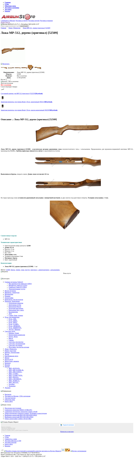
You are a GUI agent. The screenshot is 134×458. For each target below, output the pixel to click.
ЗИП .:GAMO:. (14, 373)
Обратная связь (10, 6)
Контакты (8, 394)
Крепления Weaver (15, 306)
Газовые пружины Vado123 (14, 282)
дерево (18, 270)
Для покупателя (10, 398)
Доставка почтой (33, 20)
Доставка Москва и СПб (13, 441)
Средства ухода (10, 331)
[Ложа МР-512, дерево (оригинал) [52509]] (13, 62)
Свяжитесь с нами (11, 439)
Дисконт (7, 388)
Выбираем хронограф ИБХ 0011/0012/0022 (19, 417)
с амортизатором (43, 270)
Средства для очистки (16, 342)
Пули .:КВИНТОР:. (15, 328)
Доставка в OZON (21, 20)
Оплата (7, 11)
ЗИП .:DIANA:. (14, 377)
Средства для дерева (15, 345)
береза (13, 270)
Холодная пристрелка (16, 308)
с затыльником (54, 270)
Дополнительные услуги (17, 289)
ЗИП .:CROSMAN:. (15, 379)
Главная (8, 2)
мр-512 (27, 270)
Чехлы (7, 354)
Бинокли (8, 363)
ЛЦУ (10, 314)
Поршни (7, 296)
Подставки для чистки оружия (19, 347)
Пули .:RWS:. (13, 322)
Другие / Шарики (14, 329)
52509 (8, 270)
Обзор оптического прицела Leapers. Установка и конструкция (26, 413)
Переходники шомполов (17, 335)
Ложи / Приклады (14, 28)
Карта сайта (9, 401)
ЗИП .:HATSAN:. (14, 368)
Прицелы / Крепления (12, 301)
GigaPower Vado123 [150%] (18, 287)
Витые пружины (10, 291)
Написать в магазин (67, 431)
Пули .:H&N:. (13, 321)
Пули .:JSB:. (13, 319)
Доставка (8, 9)
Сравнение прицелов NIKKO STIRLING (18, 410)
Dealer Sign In (5, 22)
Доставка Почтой (10, 442)
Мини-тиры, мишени (12, 361)
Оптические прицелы (16, 303)
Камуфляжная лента (11, 356)
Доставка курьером (46, 20)
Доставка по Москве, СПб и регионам (17, 396)
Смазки (11, 340)
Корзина (7, 446)
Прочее (7, 366)
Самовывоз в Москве (8, 20)
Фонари (7, 365)
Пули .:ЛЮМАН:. (15, 326)
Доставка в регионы (12, 8)
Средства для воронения (17, 343)
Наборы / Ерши (14, 333)
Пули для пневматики (12, 317)
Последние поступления (13, 408)
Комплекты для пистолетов (14, 299)
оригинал (34, 270)
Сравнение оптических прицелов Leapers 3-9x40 (21, 411)
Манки (7, 358)
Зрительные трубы (15, 305)
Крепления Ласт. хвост (16, 310)
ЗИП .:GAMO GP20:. (16, 375)
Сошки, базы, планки (16, 315)
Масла (11, 338)
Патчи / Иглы (13, 336)
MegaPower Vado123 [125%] (18, 285)
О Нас (7, 4)
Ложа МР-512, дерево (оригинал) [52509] (36, 28)
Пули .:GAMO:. (14, 324)
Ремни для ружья (10, 351)
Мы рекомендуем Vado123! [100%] (20, 284)
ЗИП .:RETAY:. (14, 382)
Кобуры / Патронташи (12, 352)
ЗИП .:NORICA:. (14, 381)
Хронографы (9, 298)
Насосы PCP (9, 359)
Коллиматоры (13, 312)
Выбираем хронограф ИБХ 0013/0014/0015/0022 (21, 415)
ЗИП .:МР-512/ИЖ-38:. (16, 370)
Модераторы (9, 294)
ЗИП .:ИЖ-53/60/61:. (15, 372)
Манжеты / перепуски (12, 292)
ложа (22, 270)
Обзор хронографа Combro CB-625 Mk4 (18, 419)
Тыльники (12, 386)
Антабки (12, 384)
